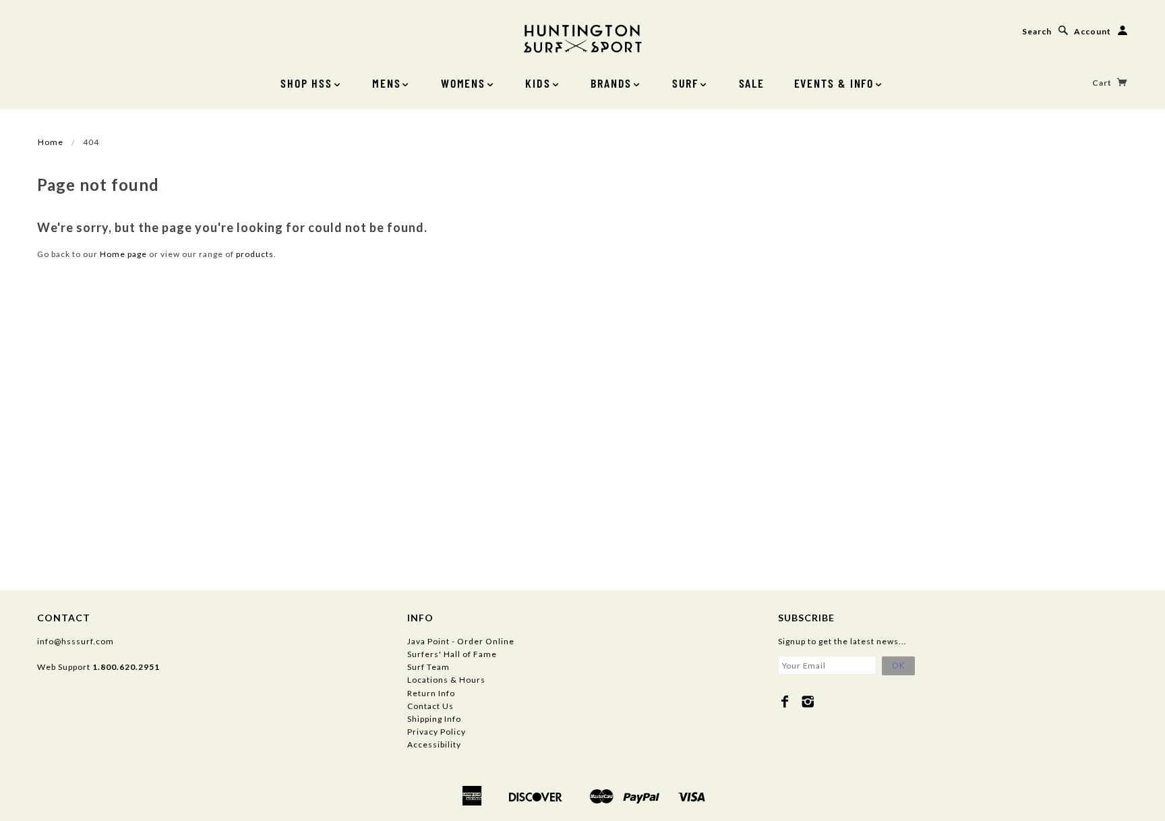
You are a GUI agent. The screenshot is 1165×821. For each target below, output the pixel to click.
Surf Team (428, 667)
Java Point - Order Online (460, 641)
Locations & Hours (446, 680)
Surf (685, 83)
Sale (752, 83)
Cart (1103, 83)
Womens (463, 83)
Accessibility (434, 744)
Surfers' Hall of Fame (452, 654)
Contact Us (430, 706)
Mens (386, 83)
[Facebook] (785, 701)
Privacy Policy (436, 732)
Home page (123, 254)
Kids (537, 83)
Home (50, 142)
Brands (611, 83)
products (255, 254)
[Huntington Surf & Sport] (582, 37)
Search (1037, 31)
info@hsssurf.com (75, 641)
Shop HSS (306, 83)
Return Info (431, 693)
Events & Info (834, 83)
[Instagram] (808, 701)
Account (1092, 31)
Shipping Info (434, 719)
